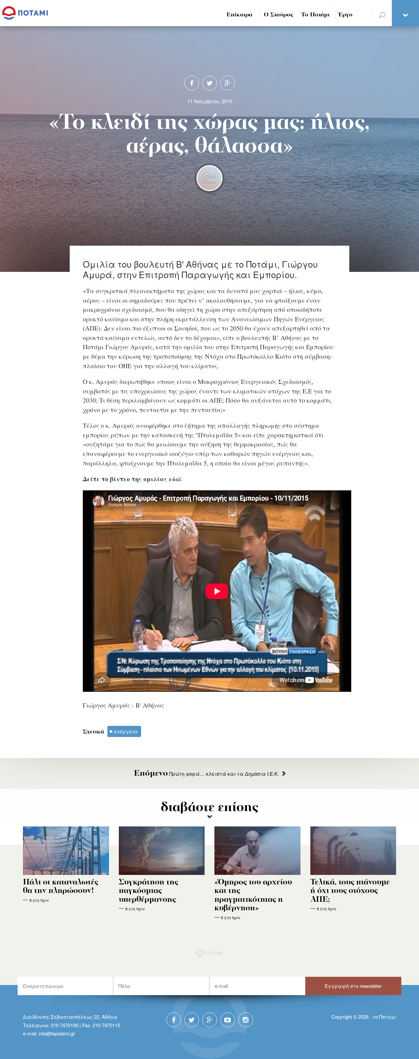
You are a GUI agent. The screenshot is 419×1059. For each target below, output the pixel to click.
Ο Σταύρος (278, 15)
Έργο (345, 15)
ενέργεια (126, 731)
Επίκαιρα (239, 15)
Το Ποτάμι (315, 15)
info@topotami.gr (57, 1033)
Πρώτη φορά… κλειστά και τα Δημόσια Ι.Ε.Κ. (206, 773)
